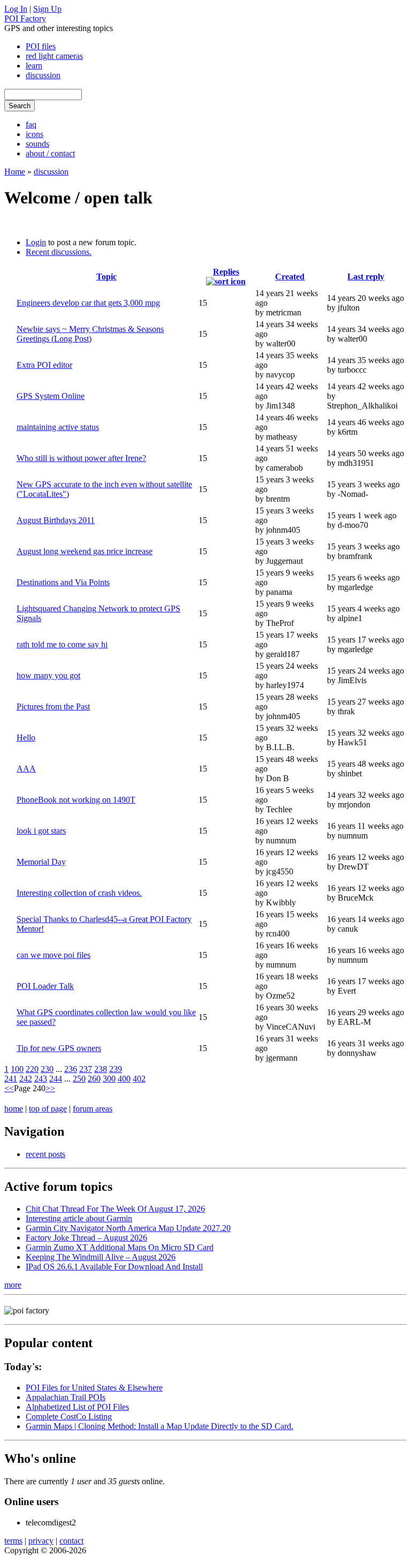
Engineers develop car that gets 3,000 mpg (88, 302)
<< (9, 1088)
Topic (106, 276)
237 (85, 1069)
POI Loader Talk (45, 986)
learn (34, 65)
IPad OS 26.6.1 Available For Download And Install (114, 1266)
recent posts (45, 1154)
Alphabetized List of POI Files (77, 1406)
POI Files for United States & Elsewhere (94, 1387)
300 (109, 1078)
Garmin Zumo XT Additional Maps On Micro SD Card (120, 1247)
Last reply (365, 276)
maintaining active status (58, 427)
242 (25, 1078)
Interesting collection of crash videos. (79, 892)
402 (139, 1078)
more (12, 1284)
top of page (48, 1108)
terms (13, 1540)
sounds (37, 143)
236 (70, 1069)
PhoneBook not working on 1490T (76, 799)
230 (47, 1069)
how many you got (48, 675)
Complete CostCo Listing (69, 1416)
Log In (15, 8)
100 (17, 1069)
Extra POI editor (44, 364)
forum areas (92, 1108)
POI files (41, 46)
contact (71, 1540)
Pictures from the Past (53, 706)
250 (79, 1078)
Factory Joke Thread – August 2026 (86, 1237)
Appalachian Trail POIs (65, 1397)
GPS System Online (51, 396)
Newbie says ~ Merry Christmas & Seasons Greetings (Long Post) (90, 333)
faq (31, 124)
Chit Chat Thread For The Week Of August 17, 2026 (115, 1208)
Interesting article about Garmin (79, 1218)
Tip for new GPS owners (59, 1048)
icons (34, 134)
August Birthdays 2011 (56, 520)
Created (290, 276)
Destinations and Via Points (63, 582)
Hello (26, 737)
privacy (41, 1540)
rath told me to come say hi (62, 644)
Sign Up (47, 8)
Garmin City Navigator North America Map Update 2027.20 (128, 1228)
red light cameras (54, 56)
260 (94, 1078)
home (13, 1108)
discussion (43, 75)
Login (36, 242)
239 (115, 1069)
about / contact (50, 153)
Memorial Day (41, 861)
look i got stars (41, 830)
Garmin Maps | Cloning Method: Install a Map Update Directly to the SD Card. (159, 1426)
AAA (26, 768)
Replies (226, 271)
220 (32, 1069)
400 (124, 1078)
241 (10, 1078)
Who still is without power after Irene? (81, 458)
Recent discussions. (59, 251)
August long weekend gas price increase (85, 551)
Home (14, 171)
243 (40, 1078)
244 (55, 1078)
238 (100, 1069)
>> (50, 1088)
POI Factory (25, 18)
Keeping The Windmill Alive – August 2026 (101, 1256)
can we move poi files (53, 954)
